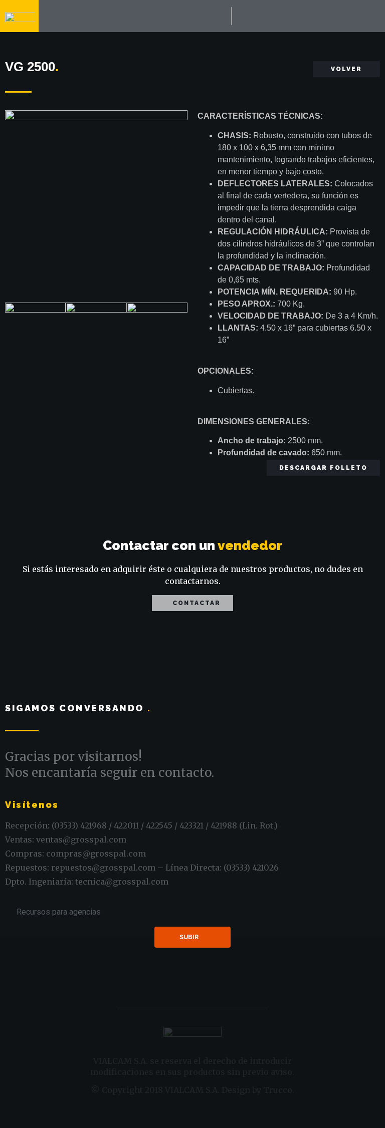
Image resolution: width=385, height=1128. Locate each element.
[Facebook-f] (241, 16)
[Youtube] (262, 16)
